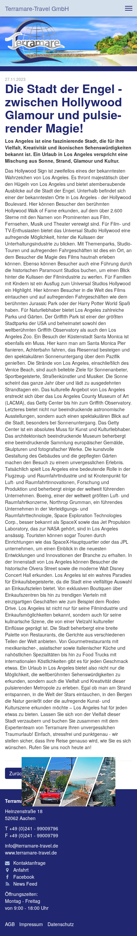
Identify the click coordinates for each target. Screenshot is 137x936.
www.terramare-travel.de (31, 852)
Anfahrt (20, 869)
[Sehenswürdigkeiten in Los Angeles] (68, 782)
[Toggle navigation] (128, 8)
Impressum (31, 924)
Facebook (23, 876)
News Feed (24, 883)
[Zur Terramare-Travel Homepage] (35, 41)
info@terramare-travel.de (31, 845)
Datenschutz (61, 924)
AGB (10, 924)
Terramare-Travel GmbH (37, 8)
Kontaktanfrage (29, 862)
